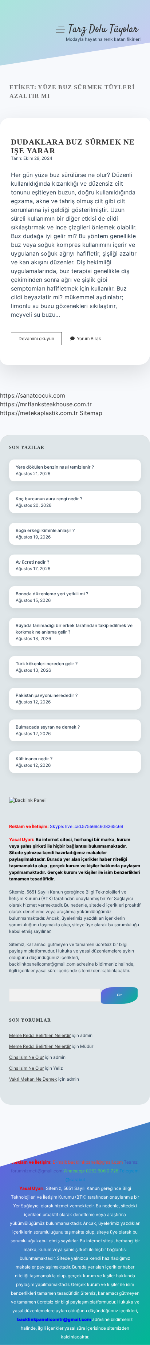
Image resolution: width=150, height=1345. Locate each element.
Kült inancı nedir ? (34, 758)
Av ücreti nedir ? (32, 562)
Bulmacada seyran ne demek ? (48, 727)
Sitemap (91, 413)
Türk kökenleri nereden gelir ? (47, 663)
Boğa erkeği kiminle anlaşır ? (45, 530)
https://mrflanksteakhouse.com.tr (46, 404)
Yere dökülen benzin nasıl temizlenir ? (55, 467)
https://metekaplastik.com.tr (39, 413)
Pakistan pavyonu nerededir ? (47, 695)
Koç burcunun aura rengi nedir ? (49, 498)
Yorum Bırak (89, 338)
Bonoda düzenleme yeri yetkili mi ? (52, 593)
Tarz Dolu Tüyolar (103, 29)
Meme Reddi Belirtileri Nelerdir (40, 1035)
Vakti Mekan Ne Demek (33, 1079)
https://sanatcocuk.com (32, 395)
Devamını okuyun (40, 340)
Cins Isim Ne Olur (26, 1057)
